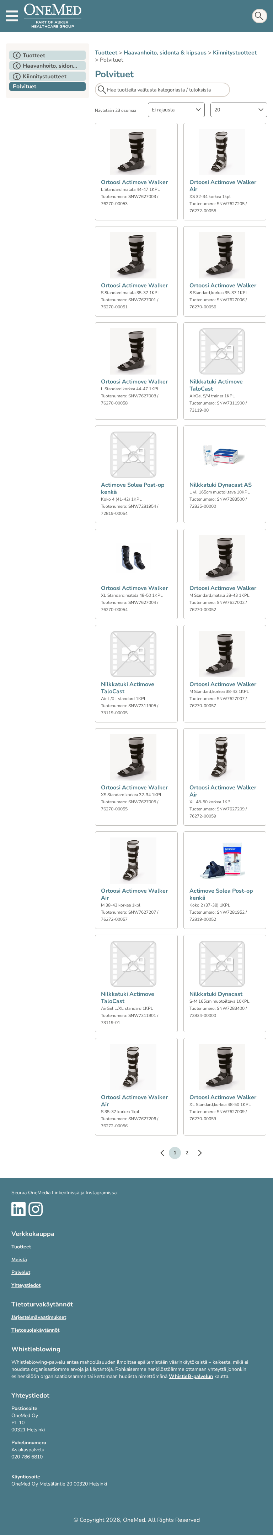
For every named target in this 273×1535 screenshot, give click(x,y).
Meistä (19, 1259)
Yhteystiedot (26, 1285)
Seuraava (196, 1154)
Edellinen (165, 1154)
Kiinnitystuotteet (235, 53)
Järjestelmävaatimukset (38, 1317)
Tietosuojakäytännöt (35, 1330)
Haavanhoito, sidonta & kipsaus (165, 53)
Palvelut (20, 1272)
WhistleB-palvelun (191, 1376)
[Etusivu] (52, 16)
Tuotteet (106, 53)
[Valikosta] (12, 16)
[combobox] (176, 110)
